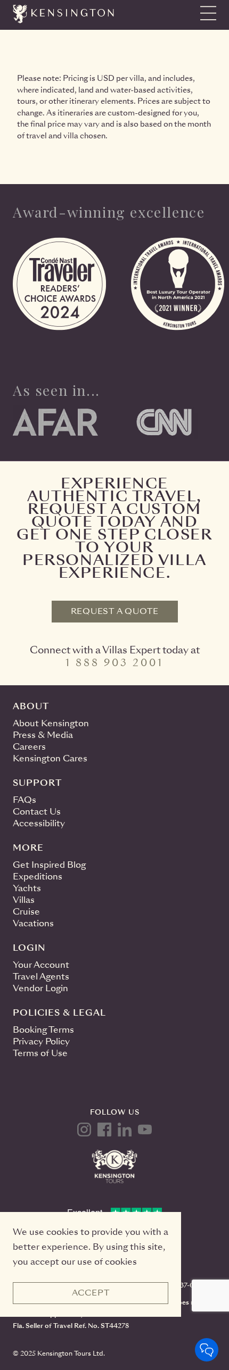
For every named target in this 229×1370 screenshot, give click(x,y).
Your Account (41, 965)
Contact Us (37, 812)
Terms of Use (40, 1053)
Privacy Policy (41, 1041)
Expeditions (37, 876)
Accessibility (39, 823)
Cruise (26, 912)
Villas (24, 900)
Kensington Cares (50, 758)
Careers (29, 747)
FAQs (24, 800)
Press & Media (43, 735)
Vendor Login (40, 988)
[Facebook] (104, 1129)
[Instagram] (84, 1129)
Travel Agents (41, 976)
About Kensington (51, 723)
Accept (91, 1293)
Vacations (33, 923)
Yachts (27, 888)
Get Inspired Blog (49, 865)
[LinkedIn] (125, 1129)
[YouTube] (145, 1129)
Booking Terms (43, 1030)
